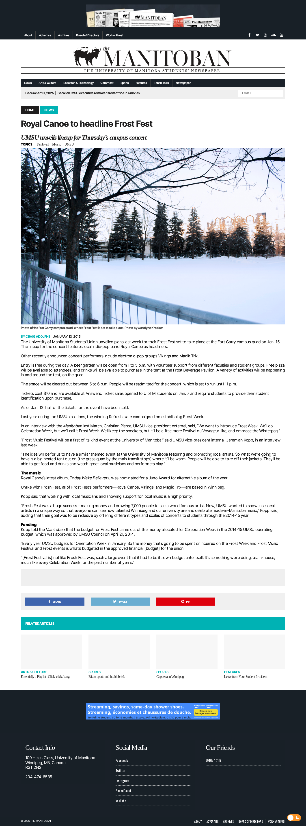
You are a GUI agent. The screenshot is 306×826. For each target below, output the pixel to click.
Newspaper (183, 83)
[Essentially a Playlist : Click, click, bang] (51, 652)
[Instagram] (265, 34)
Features (141, 83)
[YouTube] (281, 34)
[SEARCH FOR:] (260, 92)
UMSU (69, 144)
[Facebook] (249, 34)
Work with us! (114, 35)
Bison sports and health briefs (106, 676)
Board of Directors (87, 35)
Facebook (122, 760)
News (28, 83)
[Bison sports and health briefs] (119, 652)
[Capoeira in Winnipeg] (187, 652)
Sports (125, 83)
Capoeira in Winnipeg (170, 676)
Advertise (45, 35)
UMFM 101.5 (213, 760)
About (28, 35)
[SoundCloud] (273, 34)
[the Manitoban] (153, 59)
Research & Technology (78, 83)
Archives (63, 35)
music (56, 144)
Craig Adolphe (38, 336)
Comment (107, 83)
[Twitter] (257, 34)
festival (43, 144)
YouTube (121, 800)
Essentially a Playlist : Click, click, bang (45, 676)
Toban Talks (161, 83)
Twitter (120, 770)
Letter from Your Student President (245, 676)
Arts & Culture (47, 83)
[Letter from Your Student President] (254, 652)
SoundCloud (123, 790)
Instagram (122, 780)
